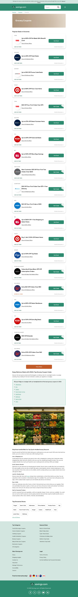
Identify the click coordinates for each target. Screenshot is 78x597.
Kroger (28, 476)
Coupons (20, 12)
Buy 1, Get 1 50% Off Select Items (32, 237)
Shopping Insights (16, 557)
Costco (17, 389)
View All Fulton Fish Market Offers (30, 274)
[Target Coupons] (17, 90)
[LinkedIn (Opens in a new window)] (47, 593)
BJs (59, 505)
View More (39, 367)
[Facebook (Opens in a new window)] (30, 593)
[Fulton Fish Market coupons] (17, 271)
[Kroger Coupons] (17, 255)
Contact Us (15, 560)
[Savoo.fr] (37, 576)
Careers (14, 570)
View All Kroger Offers (27, 256)
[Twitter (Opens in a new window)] (34, 593)
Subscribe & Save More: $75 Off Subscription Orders (32, 270)
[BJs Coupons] (17, 155)
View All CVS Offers (27, 140)
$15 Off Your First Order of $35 (31, 204)
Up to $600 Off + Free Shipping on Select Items (33, 221)
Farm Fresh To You (20, 392)
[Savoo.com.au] (40, 576)
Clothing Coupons (16, 533)
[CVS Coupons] (17, 139)
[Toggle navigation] (65, 7)
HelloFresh (18, 394)
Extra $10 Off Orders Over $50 (31, 287)
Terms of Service (44, 554)
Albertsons (18, 384)
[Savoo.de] (34, 576)
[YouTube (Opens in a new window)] (43, 593)
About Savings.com (17, 551)
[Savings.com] (19, 7)
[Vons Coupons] (17, 40)
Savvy (13, 554)
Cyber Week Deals (44, 533)
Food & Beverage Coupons (18, 528)
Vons (17, 401)
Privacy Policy (43, 557)
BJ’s (16, 387)
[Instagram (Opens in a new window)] (39, 593)
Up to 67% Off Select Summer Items (33, 121)
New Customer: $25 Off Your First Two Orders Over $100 (34, 171)
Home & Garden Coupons (18, 531)
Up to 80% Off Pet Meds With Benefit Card (34, 39)
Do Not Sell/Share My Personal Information (50, 560)
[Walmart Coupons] (17, 57)
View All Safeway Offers (28, 75)
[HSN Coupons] (17, 205)
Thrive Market (41, 505)
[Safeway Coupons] (17, 73)
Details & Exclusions (58, 46)
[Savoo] (30, 576)
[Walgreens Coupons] (17, 288)
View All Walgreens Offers (28, 290)
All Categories (15, 546)
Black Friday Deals (44, 531)
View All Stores (16, 517)
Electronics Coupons (17, 544)
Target (15, 505)
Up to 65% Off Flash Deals (30, 56)
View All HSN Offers (27, 207)
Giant (14, 509)
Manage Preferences (17, 565)
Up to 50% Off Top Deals (30, 254)
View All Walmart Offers (28, 59)
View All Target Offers (27, 91)
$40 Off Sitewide (27, 336)
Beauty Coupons (16, 539)
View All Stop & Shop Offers (28, 174)
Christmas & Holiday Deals (46, 536)
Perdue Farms (51, 505)
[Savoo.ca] (44, 576)
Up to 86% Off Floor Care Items (32, 89)
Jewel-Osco (16, 514)
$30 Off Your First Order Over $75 (32, 105)
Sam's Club (18, 399)
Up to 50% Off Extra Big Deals (31, 320)
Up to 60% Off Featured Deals (31, 138)
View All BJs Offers (26, 157)
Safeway (18, 396)
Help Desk (14, 562)
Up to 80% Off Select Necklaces (32, 303)
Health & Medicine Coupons (19, 536)
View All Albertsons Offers (28, 191)
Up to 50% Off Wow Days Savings (32, 154)
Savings (14, 12)
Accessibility (15, 568)
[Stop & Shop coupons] (17, 172)
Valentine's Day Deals (45, 541)
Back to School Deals (45, 528)
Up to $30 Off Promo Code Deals (32, 72)
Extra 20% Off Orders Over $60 (32, 352)
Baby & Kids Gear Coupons (19, 541)
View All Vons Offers (27, 43)
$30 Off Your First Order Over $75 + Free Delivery (35, 187)
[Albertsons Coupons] (17, 188)
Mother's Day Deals (44, 539)
